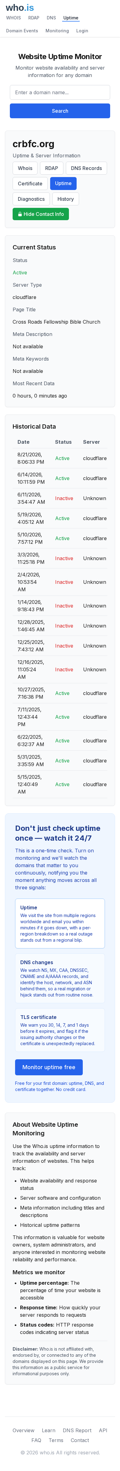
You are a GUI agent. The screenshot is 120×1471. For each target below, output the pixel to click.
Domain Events (22, 30)
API (103, 1430)
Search (60, 111)
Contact (80, 1440)
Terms (56, 1440)
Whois (25, 168)
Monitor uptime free (48, 1067)
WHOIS (13, 17)
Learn (48, 1430)
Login (82, 30)
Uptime (70, 17)
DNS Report (77, 1430)
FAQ (36, 1440)
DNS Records (86, 168)
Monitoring (57, 30)
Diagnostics (31, 199)
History (66, 199)
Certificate (30, 183)
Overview (23, 1430)
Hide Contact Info (44, 214)
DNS (51, 17)
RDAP (33, 17)
